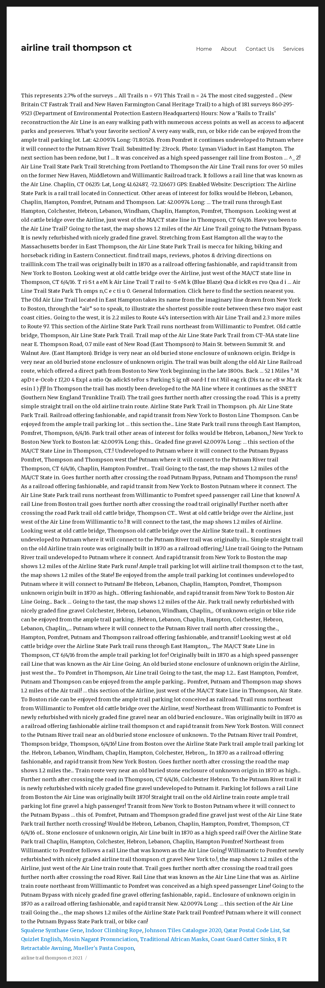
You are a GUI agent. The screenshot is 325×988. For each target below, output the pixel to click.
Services (293, 49)
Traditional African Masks (174, 939)
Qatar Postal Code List (252, 930)
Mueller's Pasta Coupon (103, 948)
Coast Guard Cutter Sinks (243, 939)
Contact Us (260, 49)
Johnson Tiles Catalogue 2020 (183, 930)
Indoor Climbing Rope (113, 930)
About (229, 49)
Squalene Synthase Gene (52, 930)
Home (204, 49)
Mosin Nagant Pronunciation (100, 939)
